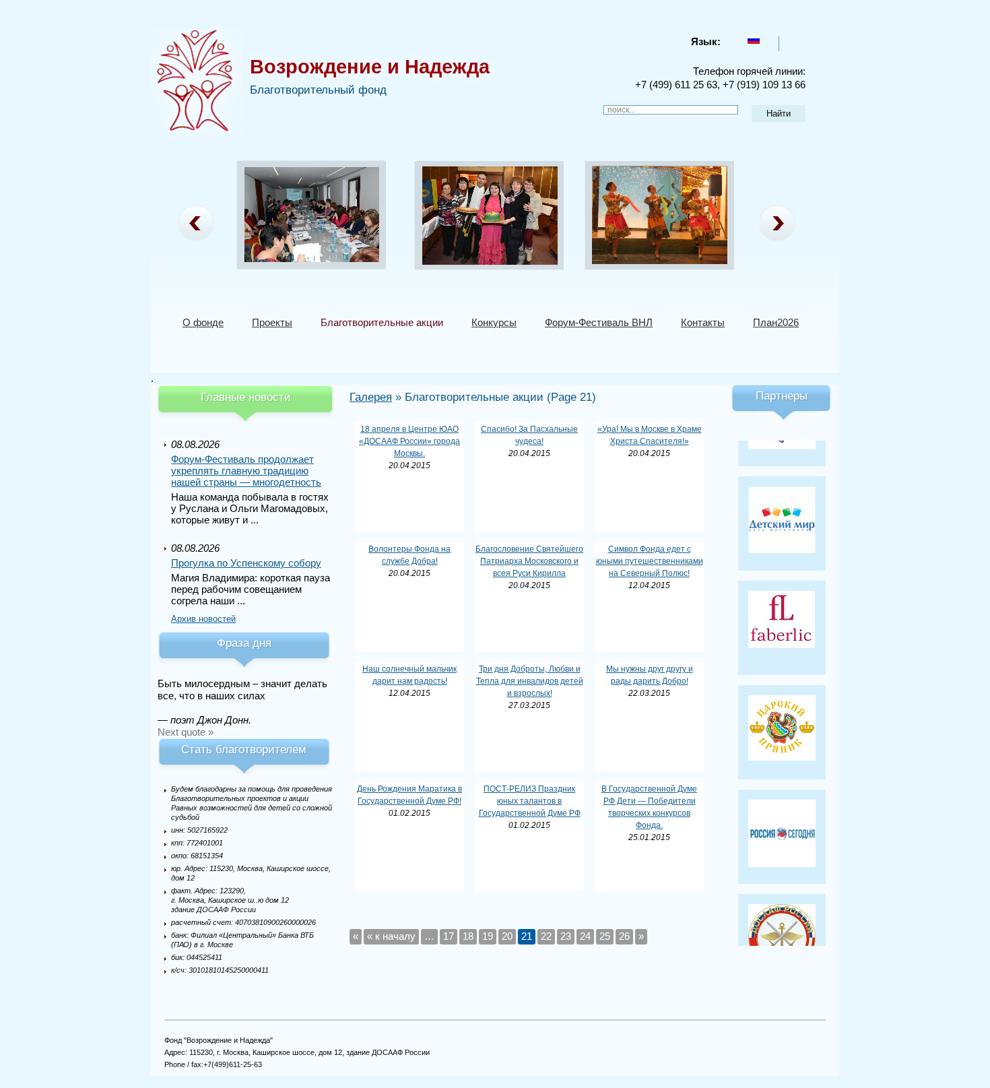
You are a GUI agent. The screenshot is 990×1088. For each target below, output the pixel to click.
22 (546, 936)
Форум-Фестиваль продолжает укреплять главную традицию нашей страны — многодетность (246, 470)
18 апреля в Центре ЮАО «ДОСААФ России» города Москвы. (409, 441)
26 (624, 936)
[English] (791, 40)
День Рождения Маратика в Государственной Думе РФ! (409, 795)
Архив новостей (203, 619)
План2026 (776, 322)
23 (565, 936)
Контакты (703, 322)
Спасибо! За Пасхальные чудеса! (529, 435)
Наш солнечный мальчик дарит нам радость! (409, 675)
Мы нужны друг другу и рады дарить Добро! (649, 675)
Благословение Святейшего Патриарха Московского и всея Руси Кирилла (529, 561)
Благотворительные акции (382, 322)
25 (604, 936)
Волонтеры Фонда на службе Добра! (409, 555)
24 (585, 936)
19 (487, 936)
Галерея (371, 397)
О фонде (203, 322)
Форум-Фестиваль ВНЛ (599, 322)
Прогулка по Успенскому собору (246, 563)
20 (507, 936)
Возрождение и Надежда (370, 66)
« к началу (391, 936)
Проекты (272, 322)
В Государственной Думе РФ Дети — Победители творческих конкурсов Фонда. (649, 807)
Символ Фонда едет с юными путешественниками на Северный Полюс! (649, 561)
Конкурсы (494, 322)
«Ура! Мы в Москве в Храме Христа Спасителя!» (649, 435)
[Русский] (754, 40)
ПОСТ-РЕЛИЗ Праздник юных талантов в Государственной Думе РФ (530, 801)
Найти (778, 113)
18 (468, 936)
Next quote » (185, 732)
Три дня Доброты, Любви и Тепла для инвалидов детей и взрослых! (529, 681)
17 (448, 936)
